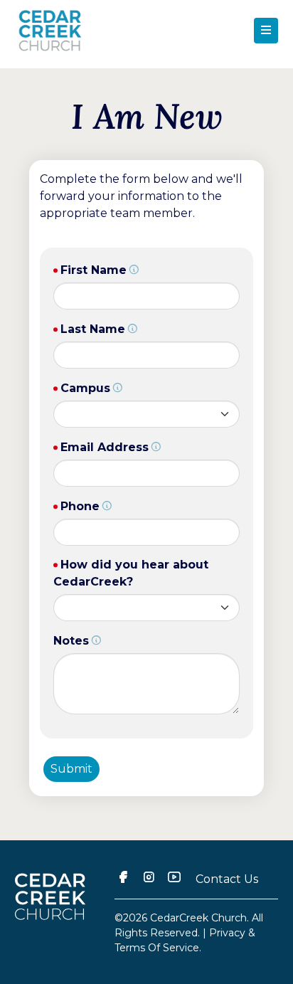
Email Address (104, 447)
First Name (93, 270)
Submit (71, 769)
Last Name (92, 329)
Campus (85, 388)
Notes (71, 640)
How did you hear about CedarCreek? (130, 573)
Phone (80, 506)
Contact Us (227, 879)
